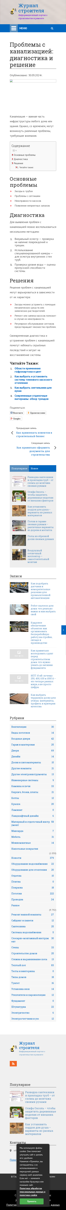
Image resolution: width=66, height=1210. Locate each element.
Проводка (32, 899)
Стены (32, 947)
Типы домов (32, 977)
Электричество (32, 1012)
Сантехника (32, 926)
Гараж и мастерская (32, 744)
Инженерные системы (32, 780)
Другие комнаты (32, 768)
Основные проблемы (25, 154)
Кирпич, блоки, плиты (32, 792)
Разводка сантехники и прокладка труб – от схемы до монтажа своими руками (40, 481)
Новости (32, 857)
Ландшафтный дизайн (32, 815)
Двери (32, 750)
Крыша (32, 803)
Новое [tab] (34, 468)
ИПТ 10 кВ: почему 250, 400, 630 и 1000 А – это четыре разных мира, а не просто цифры (43, 681)
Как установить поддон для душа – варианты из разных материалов (40, 511)
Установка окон (32, 988)
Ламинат (32, 809)
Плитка (32, 881)
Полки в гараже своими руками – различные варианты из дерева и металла (41, 526)
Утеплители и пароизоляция (32, 994)
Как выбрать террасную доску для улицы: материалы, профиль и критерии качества (43, 700)
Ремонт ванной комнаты (32, 914)
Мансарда (32, 830)
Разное (15, 905)
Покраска (32, 887)
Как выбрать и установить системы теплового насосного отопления (33, 380)
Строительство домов (32, 953)
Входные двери (32, 738)
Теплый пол (32, 965)
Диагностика (21, 159)
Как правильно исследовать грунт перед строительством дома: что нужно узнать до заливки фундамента (42, 659)
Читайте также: (26, 167)
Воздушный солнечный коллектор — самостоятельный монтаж (38, 556)
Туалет (32, 983)
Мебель (32, 836)
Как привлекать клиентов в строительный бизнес (34, 432)
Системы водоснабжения (32, 932)
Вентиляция (32, 726)
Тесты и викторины (32, 971)
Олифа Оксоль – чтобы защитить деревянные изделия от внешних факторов (40, 496)
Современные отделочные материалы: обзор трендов (32, 397)
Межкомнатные (32, 842)
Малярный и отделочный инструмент (32, 823)
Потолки (32, 893)
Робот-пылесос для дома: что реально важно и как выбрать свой (43, 610)
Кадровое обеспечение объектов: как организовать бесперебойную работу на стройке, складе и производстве (41, 632)
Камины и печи (32, 786)
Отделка (32, 875)
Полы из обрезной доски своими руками (41, 538)
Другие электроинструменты (32, 774)
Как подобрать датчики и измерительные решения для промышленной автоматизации (40, 590)
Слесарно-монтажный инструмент (32, 940)
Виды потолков (32, 732)
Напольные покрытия (24, 848)
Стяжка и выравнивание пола (32, 959)
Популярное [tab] (19, 468)
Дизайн (32, 756)
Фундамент (32, 1000)
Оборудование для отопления (32, 869)
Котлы (32, 798)
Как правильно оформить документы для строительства (33, 449)
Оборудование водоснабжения (32, 863)
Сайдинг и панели (32, 920)
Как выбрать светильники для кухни (33, 389)
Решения (18, 163)
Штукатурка (32, 1006)
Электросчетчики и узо (32, 1018)
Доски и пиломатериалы (32, 762)
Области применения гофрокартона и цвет (28, 370)
